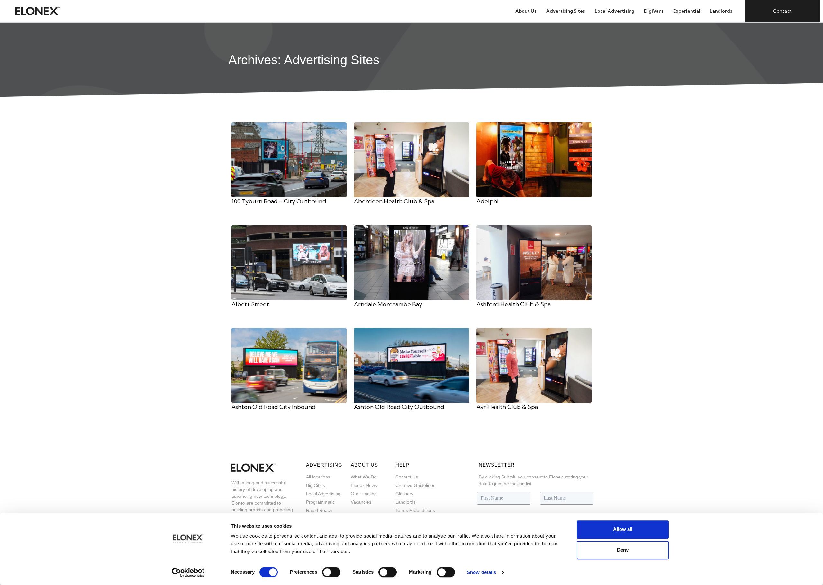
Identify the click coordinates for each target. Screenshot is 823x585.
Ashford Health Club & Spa (513, 304)
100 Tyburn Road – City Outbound (278, 201)
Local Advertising (614, 11)
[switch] (331, 572)
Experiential (686, 11)
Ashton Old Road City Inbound (273, 407)
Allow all (622, 529)
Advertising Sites (565, 11)
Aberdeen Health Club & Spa (394, 201)
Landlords (721, 11)
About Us (526, 11)
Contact (782, 11)
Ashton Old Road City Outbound (399, 407)
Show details (481, 572)
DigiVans (654, 11)
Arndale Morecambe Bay (388, 304)
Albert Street (250, 304)
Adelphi (487, 201)
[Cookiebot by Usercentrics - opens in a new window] (188, 572)
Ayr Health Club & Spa (507, 407)
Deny (623, 549)
